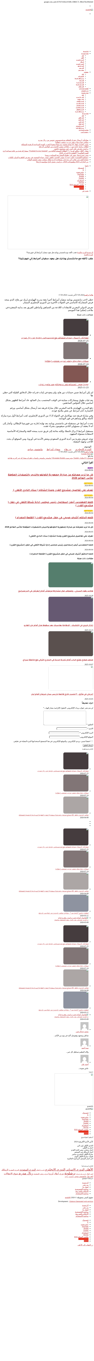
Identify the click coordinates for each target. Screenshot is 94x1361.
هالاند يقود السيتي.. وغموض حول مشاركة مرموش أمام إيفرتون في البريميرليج (55, 591)
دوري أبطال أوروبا (79, 111)
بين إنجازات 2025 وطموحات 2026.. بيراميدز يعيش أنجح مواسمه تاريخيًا (62, 162)
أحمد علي (84, 1064)
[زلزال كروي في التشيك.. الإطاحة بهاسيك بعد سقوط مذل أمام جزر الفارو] (70, 621)
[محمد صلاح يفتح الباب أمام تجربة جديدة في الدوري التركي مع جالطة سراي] (70, 656)
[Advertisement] (47, 32)
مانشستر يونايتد (35, 449)
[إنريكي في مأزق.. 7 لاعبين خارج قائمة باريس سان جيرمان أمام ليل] (70, 690)
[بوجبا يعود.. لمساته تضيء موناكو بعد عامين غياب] (75, 381)
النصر (91, 1174)
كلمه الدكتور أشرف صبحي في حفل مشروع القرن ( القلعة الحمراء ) (54, 518)
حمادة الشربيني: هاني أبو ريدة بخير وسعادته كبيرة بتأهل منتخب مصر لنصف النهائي (57, 160)
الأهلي (89, 1169)
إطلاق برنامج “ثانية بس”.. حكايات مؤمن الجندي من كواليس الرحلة (63, 147)
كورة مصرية (84, 54)
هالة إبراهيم (88, 295)
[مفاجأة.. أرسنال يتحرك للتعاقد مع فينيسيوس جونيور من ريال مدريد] (75, 335)
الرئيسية (85, 51)
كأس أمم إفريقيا (80, 84)
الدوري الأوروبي (80, 103)
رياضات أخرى (84, 132)
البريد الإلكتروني (86, 733)
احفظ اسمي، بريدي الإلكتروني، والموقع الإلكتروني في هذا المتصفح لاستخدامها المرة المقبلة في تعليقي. (51, 741)
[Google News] (87, 454)
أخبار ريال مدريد (80, 97)
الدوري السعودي (80, 126)
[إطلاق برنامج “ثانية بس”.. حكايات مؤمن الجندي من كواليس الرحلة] (75, 911)
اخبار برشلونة (80, 99)
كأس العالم (81, 86)
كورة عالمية (85, 93)
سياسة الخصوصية (81, 1189)
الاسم (90, 728)
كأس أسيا (81, 80)
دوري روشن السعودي (40, 1174)
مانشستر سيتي (80, 1176)
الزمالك (82, 62)
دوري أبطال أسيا (80, 128)
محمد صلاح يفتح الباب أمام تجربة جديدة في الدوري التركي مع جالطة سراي (58, 660)
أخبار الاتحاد (81, 120)
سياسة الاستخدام (82, 1194)
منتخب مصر (81, 70)
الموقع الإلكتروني (86, 737)
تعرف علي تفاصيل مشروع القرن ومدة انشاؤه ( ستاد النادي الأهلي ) (52, 490)
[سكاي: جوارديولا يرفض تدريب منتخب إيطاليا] (75, 358)
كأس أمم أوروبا (80, 82)
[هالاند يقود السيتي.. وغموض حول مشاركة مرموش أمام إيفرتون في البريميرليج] (70, 587)
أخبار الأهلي (81, 117)
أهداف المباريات (83, 89)
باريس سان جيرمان (81, 1174)
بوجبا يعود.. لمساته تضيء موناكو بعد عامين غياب (63, 385)
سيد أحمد (85, 1048)
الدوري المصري (80, 60)
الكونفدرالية (81, 76)
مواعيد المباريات (83, 130)
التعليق (90, 725)
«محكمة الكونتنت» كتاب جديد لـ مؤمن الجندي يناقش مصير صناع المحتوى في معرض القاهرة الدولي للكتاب (48, 157)
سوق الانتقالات (11, 1173)
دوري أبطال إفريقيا (79, 78)
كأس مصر (81, 68)
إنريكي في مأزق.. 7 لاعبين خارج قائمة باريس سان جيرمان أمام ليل (62, 694)
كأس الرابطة (81, 66)
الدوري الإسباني (80, 105)
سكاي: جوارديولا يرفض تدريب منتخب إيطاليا (71, 142)
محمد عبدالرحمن (82, 1032)
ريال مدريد (25, 1173)
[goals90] (89, 10)
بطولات (86, 72)
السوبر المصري (80, 64)
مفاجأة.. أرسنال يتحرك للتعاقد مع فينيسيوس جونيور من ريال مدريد (63, 140)
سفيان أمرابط (53, 449)
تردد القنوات (84, 91)
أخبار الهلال (81, 124)
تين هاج (67, 449)
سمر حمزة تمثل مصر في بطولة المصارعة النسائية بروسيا (66, 155)
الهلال (88, 1174)
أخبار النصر (81, 122)
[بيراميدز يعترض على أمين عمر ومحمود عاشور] (73, 918)
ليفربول (90, 1176)
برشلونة (70, 1173)
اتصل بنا (85, 1187)
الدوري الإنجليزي (80, 107)
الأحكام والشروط (81, 1191)
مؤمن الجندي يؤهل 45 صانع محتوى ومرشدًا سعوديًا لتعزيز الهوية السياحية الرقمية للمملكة (54, 144)
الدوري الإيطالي (80, 109)
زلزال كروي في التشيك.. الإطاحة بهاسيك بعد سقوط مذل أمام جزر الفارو (58, 626)
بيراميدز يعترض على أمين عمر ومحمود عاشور (71, 149)
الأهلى (82, 57)
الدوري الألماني (80, 101)
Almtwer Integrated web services (81, 1201)
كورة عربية (85, 113)
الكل (83, 55)
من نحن (85, 1185)
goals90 (68, 1197)
